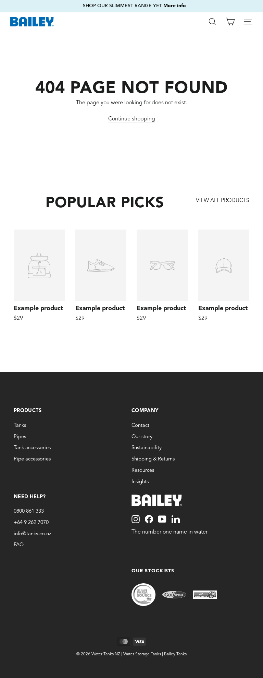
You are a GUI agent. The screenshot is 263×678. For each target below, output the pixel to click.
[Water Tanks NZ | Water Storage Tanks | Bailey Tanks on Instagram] (136, 519)
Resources (143, 470)
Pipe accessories (32, 459)
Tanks (20, 425)
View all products (222, 200)
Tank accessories (32, 448)
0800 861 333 (29, 511)
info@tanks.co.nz (32, 534)
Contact (140, 425)
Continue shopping (131, 119)
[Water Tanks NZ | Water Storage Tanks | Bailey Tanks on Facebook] (149, 519)
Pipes (20, 437)
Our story (142, 437)
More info (168, 3)
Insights (140, 481)
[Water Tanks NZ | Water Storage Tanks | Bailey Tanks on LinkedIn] (176, 519)
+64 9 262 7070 (31, 522)
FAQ (19, 545)
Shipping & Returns (153, 459)
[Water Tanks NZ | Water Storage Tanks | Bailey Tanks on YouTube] (162, 519)
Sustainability (147, 448)
